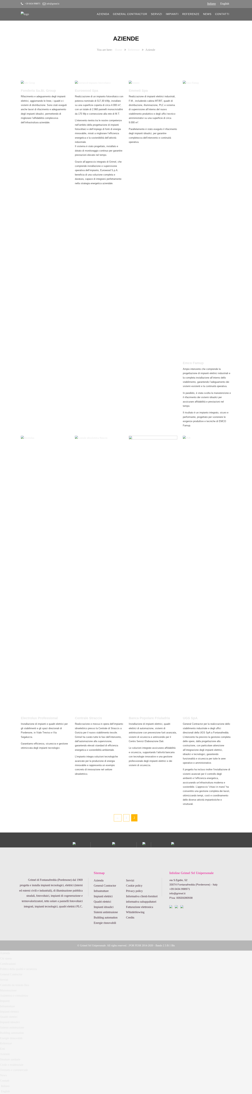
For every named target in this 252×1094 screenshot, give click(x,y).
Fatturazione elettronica (139, 907)
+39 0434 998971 (32, 3)
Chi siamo (6, 958)
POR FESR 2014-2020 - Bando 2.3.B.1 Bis (152, 945)
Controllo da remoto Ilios (14, 985)
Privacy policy (134, 890)
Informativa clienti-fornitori (142, 896)
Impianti (172, 14)
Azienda (103, 14)
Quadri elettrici (102, 901)
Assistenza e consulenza (14, 995)
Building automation (106, 917)
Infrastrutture (101, 890)
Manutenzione (8, 990)
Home (118, 49)
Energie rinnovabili (105, 922)
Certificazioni (8, 963)
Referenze (190, 14)
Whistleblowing (135, 912)
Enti (2, 1048)
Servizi (156, 14)
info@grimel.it (52, 3)
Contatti (222, 14)
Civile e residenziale (11, 1064)
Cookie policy (134, 885)
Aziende (5, 1054)
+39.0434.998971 (179, 888)
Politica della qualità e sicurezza (18, 969)
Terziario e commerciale (14, 1069)
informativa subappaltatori (141, 901)
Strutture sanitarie (10, 1059)
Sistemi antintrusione (106, 912)
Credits (130, 917)
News (207, 14)
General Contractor (130, 14)
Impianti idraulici (103, 907)
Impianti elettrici (103, 896)
